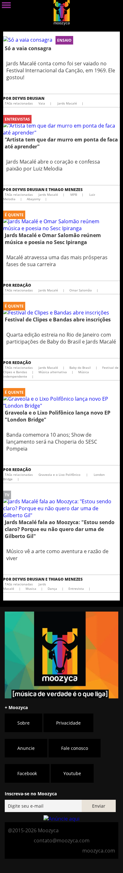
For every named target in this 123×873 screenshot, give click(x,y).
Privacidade (68, 723)
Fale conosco (74, 748)
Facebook (27, 773)
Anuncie (26, 748)
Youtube (72, 773)
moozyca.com (98, 850)
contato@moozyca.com (62, 840)
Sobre (23, 723)
